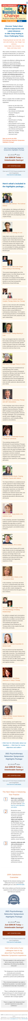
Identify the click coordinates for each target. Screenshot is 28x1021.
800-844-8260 (20, 884)
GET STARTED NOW (14, 166)
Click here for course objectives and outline (18, 805)
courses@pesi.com (14, 1018)
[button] (27, 2)
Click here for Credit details (14, 174)
